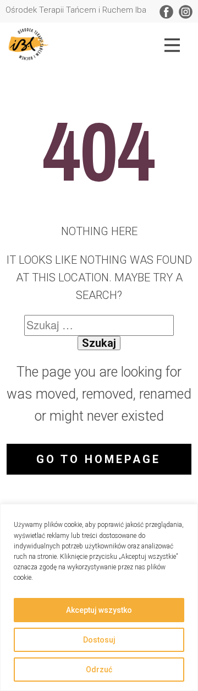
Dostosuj (99, 639)
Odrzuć (99, 669)
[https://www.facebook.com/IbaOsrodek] (166, 12)
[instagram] (186, 12)
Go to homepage (98, 459)
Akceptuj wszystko (99, 610)
